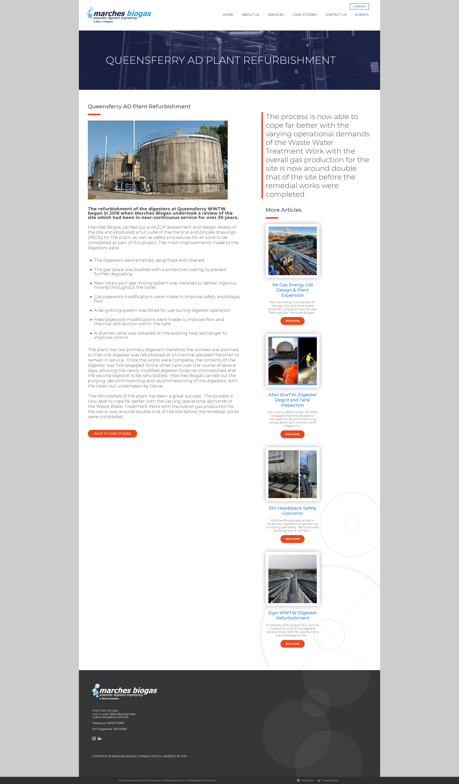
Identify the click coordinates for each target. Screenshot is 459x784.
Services (276, 15)
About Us (250, 15)
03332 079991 (115, 723)
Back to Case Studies (112, 433)
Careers (359, 6)
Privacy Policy (150, 756)
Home (228, 15)
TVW (184, 756)
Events (362, 15)
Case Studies (305, 15)
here (214, 780)
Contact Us (336, 15)
